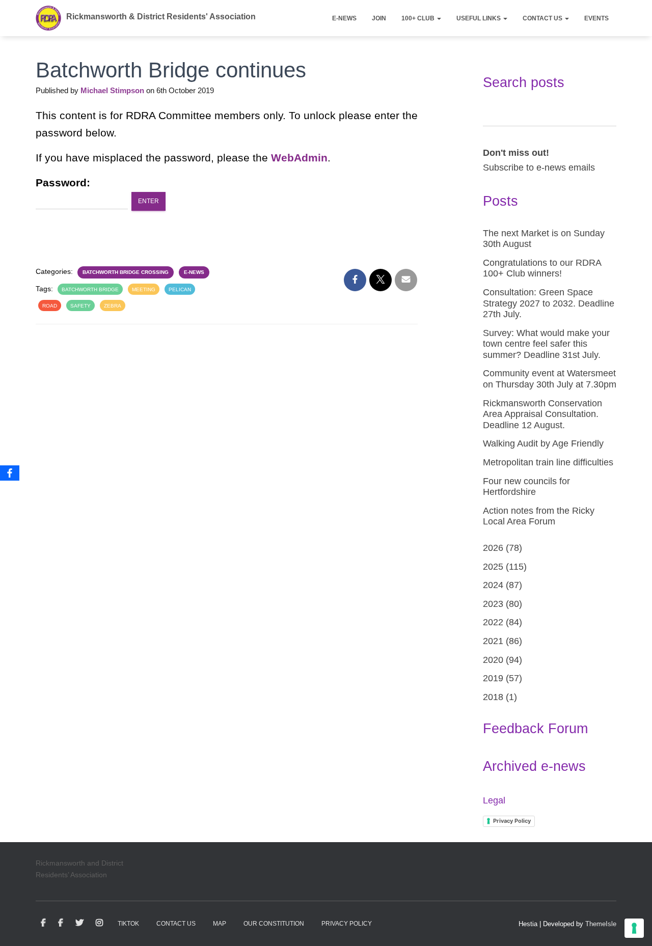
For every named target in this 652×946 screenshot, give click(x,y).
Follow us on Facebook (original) (60, 923)
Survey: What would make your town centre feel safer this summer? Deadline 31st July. (546, 344)
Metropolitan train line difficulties (548, 462)
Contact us (543, 18)
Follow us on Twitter (79, 923)
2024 (493, 585)
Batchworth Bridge (90, 289)
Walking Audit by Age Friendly (543, 443)
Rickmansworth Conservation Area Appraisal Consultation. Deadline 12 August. (542, 414)
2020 (493, 660)
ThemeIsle (600, 924)
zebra (112, 306)
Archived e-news (534, 766)
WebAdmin (299, 157)
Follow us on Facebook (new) (43, 923)
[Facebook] (9, 473)
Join (379, 18)
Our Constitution (273, 923)
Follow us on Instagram (99, 923)
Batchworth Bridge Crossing (126, 272)
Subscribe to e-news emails (539, 167)
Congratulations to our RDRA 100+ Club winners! (542, 268)
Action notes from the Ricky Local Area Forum (538, 516)
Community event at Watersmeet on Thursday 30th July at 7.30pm (549, 378)
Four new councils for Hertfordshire (526, 486)
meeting (143, 289)
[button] (438, 18)
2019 (493, 678)
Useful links (479, 18)
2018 (493, 697)
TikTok (128, 923)
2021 (493, 641)
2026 (493, 548)
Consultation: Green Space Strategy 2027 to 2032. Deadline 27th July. (548, 303)
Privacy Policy (512, 820)
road (49, 306)
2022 (493, 622)
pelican (180, 289)
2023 (493, 604)
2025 (493, 567)
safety (80, 306)
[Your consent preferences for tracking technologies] (634, 928)
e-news (194, 272)
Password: (63, 182)
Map (219, 923)
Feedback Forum (535, 728)
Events (596, 18)
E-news (344, 18)
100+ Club (418, 18)
